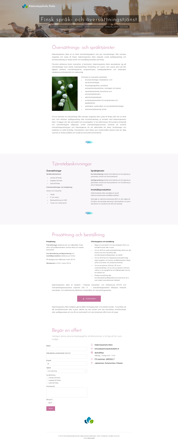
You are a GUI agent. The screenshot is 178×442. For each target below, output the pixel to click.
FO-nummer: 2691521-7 (104, 359)
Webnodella (91, 438)
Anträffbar (99, 353)
